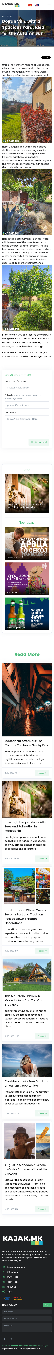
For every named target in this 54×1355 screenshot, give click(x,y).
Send (47, 1305)
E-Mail (23, 396)
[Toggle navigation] (49, 5)
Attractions (12, 1272)
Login (9, 1291)
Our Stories (12, 1276)
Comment (10, 412)
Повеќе (41, 773)
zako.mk (13, 1349)
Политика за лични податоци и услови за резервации (25, 1345)
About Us (11, 1286)
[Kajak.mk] (11, 5)
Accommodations (15, 1267)
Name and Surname (16, 381)
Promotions (12, 1281)
